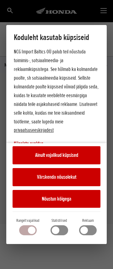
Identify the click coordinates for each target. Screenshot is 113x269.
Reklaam (88, 220)
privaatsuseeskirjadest (34, 130)
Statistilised (59, 220)
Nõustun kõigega (56, 198)
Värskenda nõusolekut (56, 176)
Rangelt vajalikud (27, 220)
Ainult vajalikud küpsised (56, 155)
